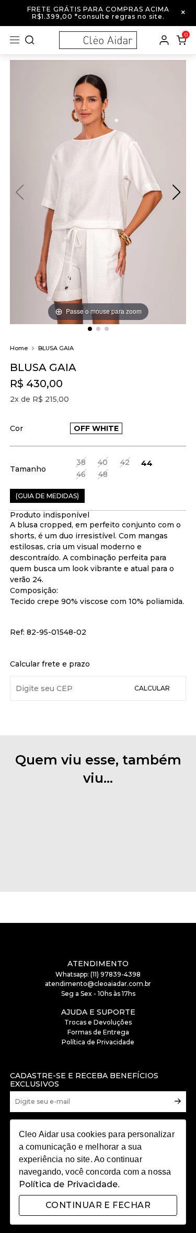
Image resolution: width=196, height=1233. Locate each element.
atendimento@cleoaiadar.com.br (98, 984)
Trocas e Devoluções (98, 1022)
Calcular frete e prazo (50, 664)
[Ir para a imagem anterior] (176, 192)
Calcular (152, 688)
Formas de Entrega (98, 1032)
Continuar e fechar (98, 1205)
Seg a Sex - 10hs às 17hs (98, 993)
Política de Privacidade (98, 1042)
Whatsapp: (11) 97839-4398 (98, 974)
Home (19, 348)
